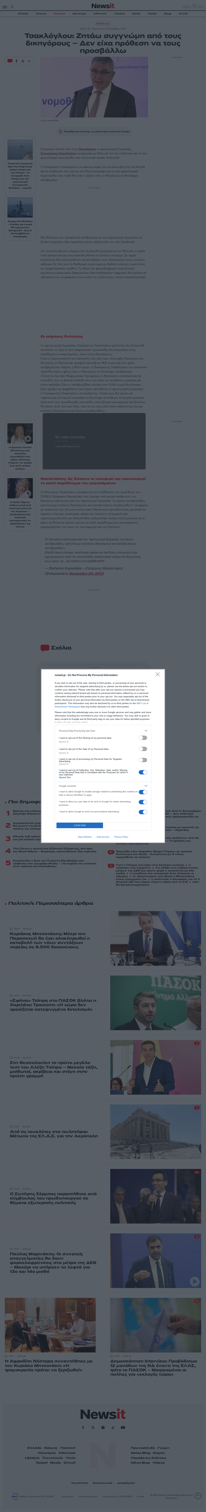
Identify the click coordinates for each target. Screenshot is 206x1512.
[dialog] (103, 756)
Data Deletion (85, 837)
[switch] (143, 738)
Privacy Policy (121, 837)
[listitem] (103, 730)
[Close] (159, 675)
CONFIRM (80, 825)
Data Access (103, 837)
